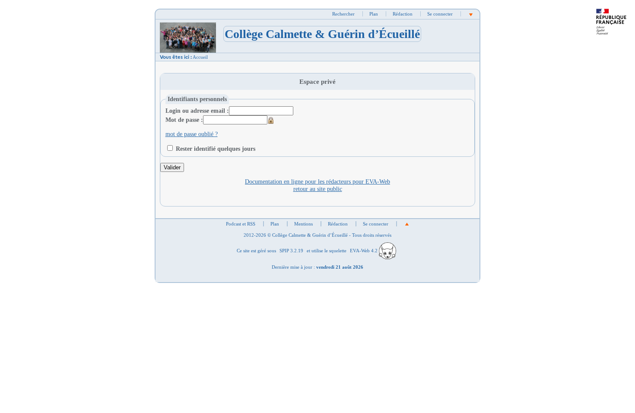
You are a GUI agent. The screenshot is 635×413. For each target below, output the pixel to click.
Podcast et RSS (240, 223)
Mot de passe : (184, 119)
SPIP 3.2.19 (291, 250)
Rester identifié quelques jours (215, 148)
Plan (373, 13)
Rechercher (343, 13)
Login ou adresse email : (197, 110)
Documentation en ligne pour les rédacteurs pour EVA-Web (317, 181)
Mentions (303, 223)
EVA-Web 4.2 (364, 250)
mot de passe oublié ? (191, 133)
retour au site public (317, 188)
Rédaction (403, 13)
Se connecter (440, 13)
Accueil (200, 57)
